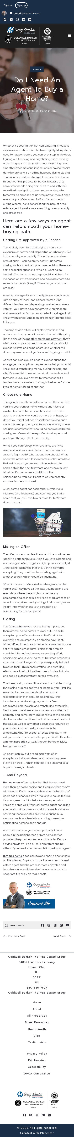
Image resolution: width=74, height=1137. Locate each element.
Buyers (37, 69)
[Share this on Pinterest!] (61, 925)
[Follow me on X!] (11, 19)
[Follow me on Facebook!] (5, 19)
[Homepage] (29, 36)
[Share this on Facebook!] (42, 925)
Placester (47, 1133)
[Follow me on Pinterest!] (29, 19)
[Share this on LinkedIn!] (55, 925)
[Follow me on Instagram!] (17, 19)
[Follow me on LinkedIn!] (23, 19)
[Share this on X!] (48, 925)
